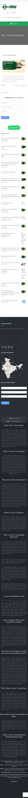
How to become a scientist (7, 202)
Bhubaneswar (16, 793)
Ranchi (3, 792)
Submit (5, 117)
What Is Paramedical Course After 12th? (9, 300)
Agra (19, 792)
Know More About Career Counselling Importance (12, 591)
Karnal (16, 790)
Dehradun (23, 792)
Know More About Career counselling (14, 474)
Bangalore (10, 785)
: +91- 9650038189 (11, 12)
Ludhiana (15, 792)
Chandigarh (18, 787)
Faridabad (4, 790)
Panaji (20, 790)
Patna (20, 788)
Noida (14, 787)
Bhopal (7, 792)
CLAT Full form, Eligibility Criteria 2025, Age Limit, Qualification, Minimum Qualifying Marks (10, 164)
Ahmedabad (4, 787)
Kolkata (3, 788)
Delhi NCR (5, 785)
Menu (14, 23)
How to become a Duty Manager (8, 256)
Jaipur (23, 785)
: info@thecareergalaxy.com (13, 17)
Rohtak (9, 790)
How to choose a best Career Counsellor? (10, 262)
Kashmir (24, 790)
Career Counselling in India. (8, 601)
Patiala (17, 788)
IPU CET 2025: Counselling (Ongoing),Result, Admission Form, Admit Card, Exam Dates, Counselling (10, 292)
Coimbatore (8, 788)
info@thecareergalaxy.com (14, 421)
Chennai (24, 787)
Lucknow (19, 785)
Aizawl (11, 792)
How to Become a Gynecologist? (8, 172)
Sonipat (13, 790)
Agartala (11, 793)
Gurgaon (24, 788)
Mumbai (15, 785)
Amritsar (13, 788)
